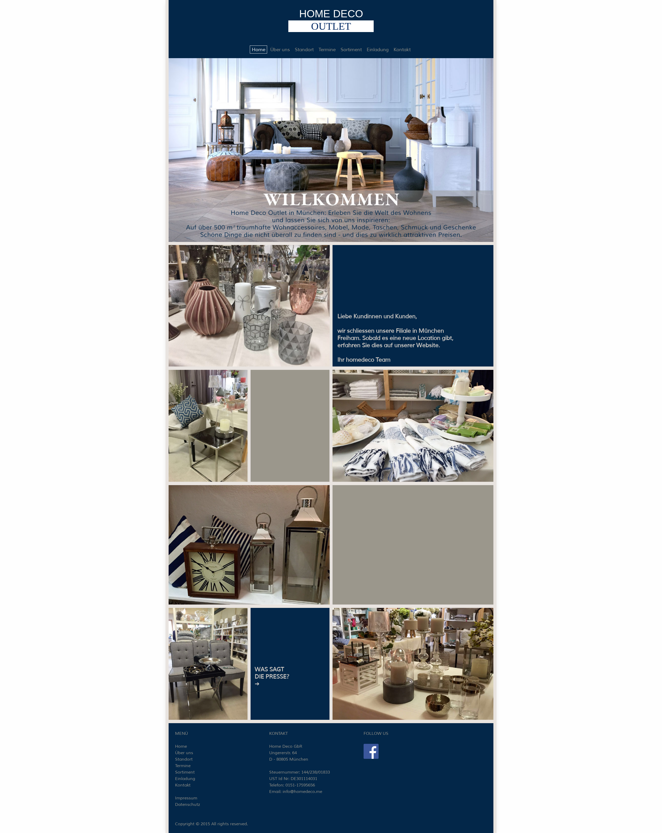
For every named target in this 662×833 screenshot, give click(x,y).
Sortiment (351, 49)
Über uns (280, 49)
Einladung (378, 49)
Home (258, 49)
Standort (304, 49)
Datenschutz (187, 804)
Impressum (186, 798)
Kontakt (402, 49)
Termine (327, 49)
